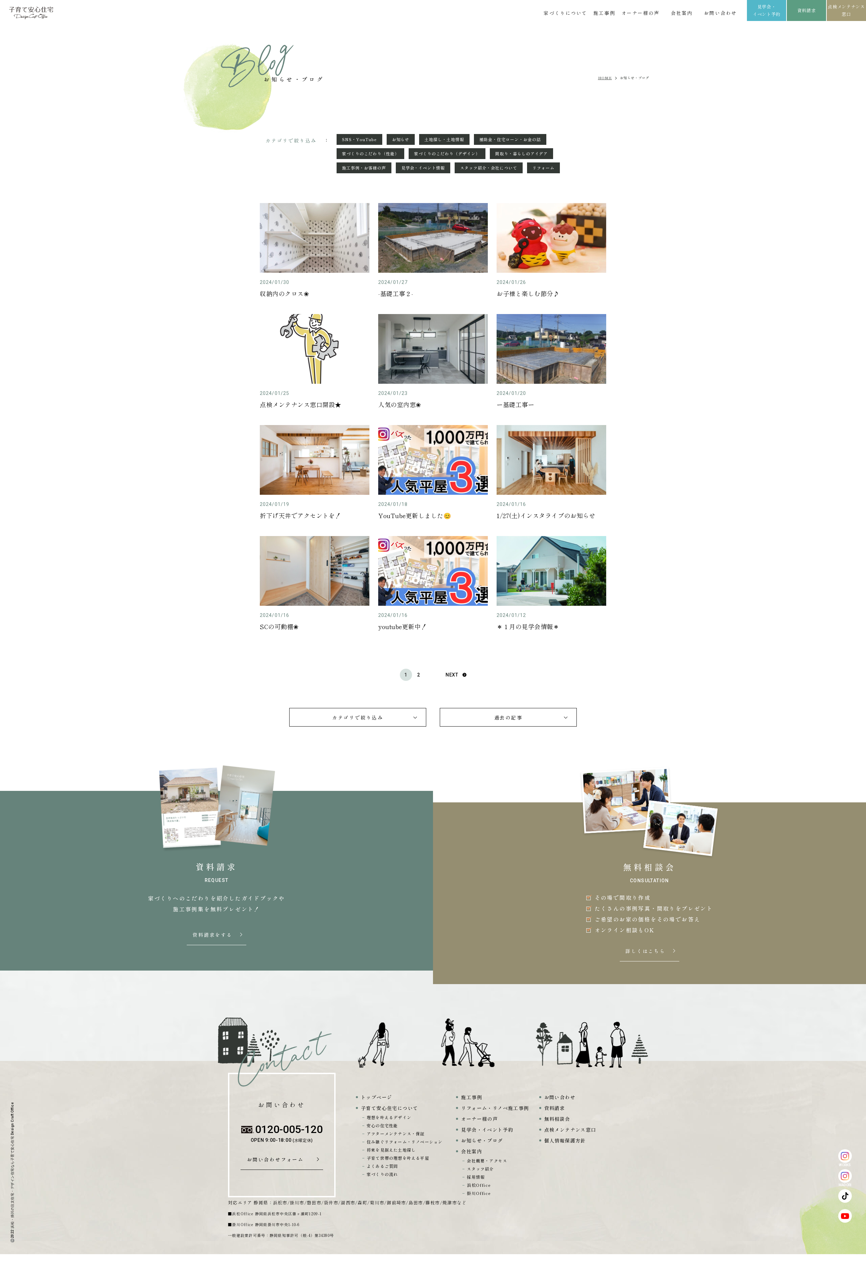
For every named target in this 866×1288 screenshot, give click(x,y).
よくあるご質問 (382, 1166)
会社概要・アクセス (487, 1160)
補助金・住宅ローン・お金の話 (510, 139)
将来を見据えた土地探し (391, 1150)
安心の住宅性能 (382, 1125)
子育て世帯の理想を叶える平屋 (398, 1158)
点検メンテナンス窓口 (846, 10)
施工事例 (604, 12)
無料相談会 (557, 1118)
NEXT (452, 675)
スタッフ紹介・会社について (488, 168)
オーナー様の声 (640, 12)
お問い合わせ (720, 12)
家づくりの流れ (382, 1174)
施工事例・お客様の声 (364, 168)
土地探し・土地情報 (444, 139)
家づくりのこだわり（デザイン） (447, 153)
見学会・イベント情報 (423, 168)
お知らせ (401, 139)
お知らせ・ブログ (482, 1140)
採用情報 (476, 1177)
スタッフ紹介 (480, 1169)
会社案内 (681, 12)
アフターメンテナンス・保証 (396, 1133)
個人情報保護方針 (565, 1140)
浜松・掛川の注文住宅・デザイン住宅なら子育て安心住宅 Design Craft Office (12, 1165)
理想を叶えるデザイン (389, 1117)
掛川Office (479, 1193)
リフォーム (543, 168)
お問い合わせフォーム (277, 1160)
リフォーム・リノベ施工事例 (495, 1108)
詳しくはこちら (646, 951)
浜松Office (479, 1185)
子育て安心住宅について (389, 1108)
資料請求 (806, 10)
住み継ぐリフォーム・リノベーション (404, 1142)
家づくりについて (565, 12)
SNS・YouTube (359, 139)
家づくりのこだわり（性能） (370, 153)
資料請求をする (213, 935)
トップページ (376, 1097)
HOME (605, 77)
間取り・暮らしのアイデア (521, 153)
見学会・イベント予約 (766, 10)
